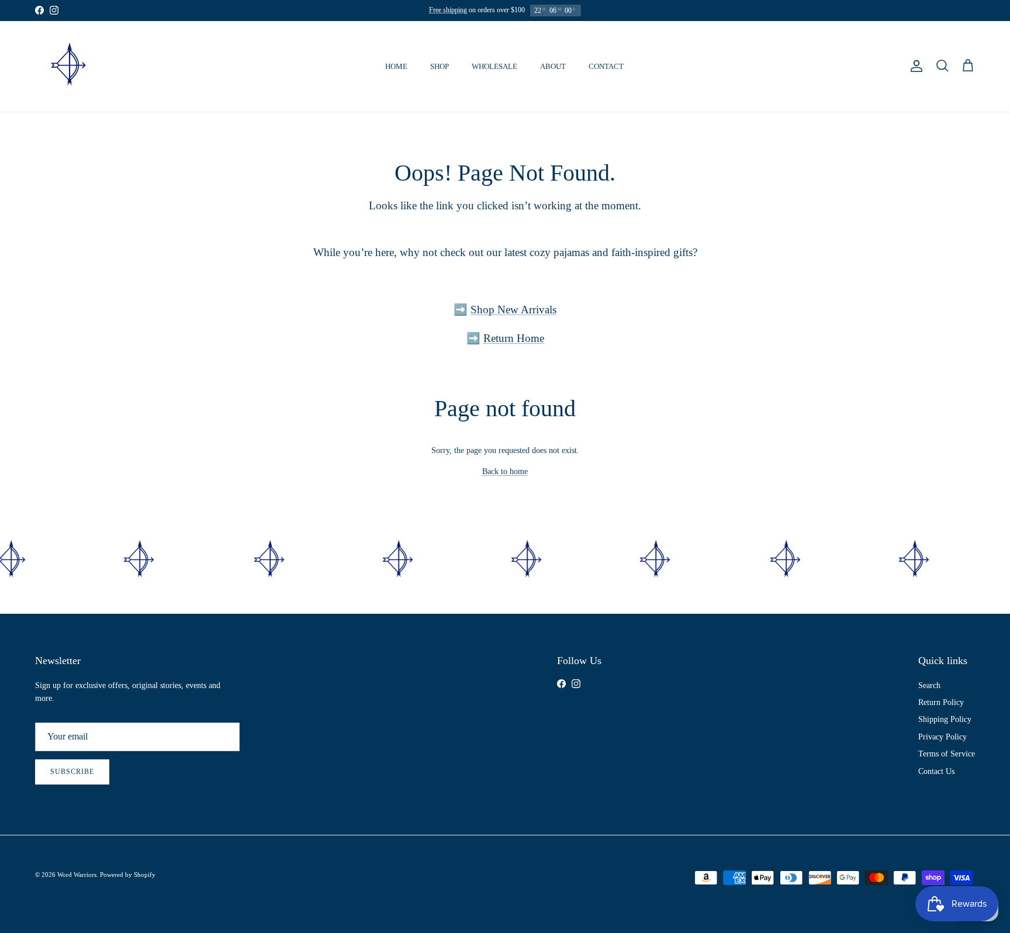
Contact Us (936, 771)
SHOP (439, 66)
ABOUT (553, 66)
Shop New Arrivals (513, 309)
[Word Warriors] (68, 66)
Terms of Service (946, 753)
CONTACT (606, 66)
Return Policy (941, 702)
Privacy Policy (942, 736)
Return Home (513, 338)
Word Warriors (76, 874)
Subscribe (72, 772)
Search (929, 685)
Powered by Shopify (127, 874)
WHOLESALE (494, 66)
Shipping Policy (944, 719)
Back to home (505, 471)
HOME (396, 66)
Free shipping (448, 10)
